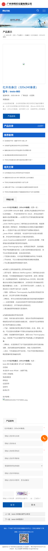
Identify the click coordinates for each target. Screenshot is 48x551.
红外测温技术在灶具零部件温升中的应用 (17, 173)
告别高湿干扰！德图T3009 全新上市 (16, 141)
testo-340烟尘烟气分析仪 (21, 514)
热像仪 (27, 35)
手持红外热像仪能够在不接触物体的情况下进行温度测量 (22, 192)
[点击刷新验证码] (22, 494)
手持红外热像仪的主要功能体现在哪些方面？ (19, 160)
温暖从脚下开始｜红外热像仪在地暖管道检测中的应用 (21, 187)
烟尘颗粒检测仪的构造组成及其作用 (16, 155)
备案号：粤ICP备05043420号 (34, 547)
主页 (14, 35)
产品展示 (20, 35)
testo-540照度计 (18, 519)
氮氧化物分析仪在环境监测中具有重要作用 (18, 150)
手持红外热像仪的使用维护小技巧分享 (16, 182)
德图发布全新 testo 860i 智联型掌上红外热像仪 (19, 177)
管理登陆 (25, 549)
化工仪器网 (18, 549)
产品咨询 (11, 116)
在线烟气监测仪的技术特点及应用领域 (16, 145)
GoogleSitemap (33, 549)
